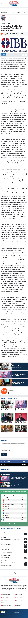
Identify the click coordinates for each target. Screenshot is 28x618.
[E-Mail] (9, 393)
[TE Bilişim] (4, 391)
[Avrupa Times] (14, 4)
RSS (3, 611)
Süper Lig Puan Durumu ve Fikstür (7, 601)
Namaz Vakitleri (6, 597)
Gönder (4, 454)
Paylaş (4, 54)
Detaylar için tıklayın (14, 523)
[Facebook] (13, 573)
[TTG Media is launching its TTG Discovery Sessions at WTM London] (21, 404)
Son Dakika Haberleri (6, 605)
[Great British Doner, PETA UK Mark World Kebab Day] (21, 428)
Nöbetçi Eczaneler (6, 594)
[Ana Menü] (1, 3)
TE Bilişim (10, 390)
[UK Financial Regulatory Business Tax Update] (7, 404)
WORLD (9, 9)
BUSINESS (20, 9)
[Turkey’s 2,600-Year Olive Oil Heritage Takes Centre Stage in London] (7, 428)
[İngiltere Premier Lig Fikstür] (26, 528)
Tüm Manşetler (19, 600)
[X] (15, 573)
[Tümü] (26, 469)
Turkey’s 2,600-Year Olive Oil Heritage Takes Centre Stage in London (7, 434)
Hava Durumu (19, 594)
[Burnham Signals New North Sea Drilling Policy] (21, 416)
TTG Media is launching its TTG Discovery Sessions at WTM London (14, 12)
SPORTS (15, 9)
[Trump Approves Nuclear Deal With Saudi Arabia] (7, 416)
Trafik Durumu (19, 597)
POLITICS (3, 9)
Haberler (3, 23)
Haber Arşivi (18, 605)
